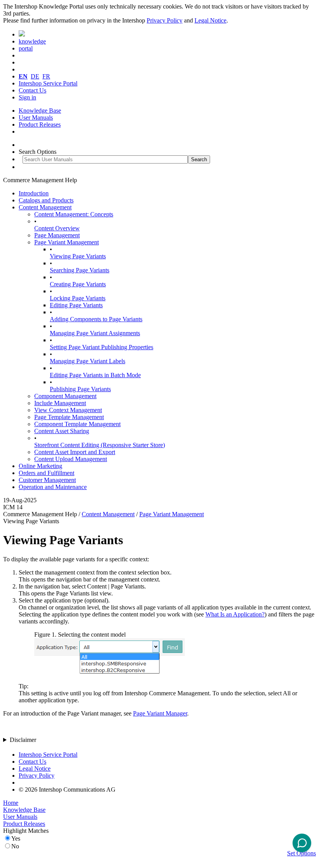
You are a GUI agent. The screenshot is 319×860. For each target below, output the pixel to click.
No (15, 846)
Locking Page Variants (77, 298)
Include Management (60, 403)
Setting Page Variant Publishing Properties (101, 347)
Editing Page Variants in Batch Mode (95, 375)
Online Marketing (40, 466)
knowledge (32, 41)
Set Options (301, 853)
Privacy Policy (164, 20)
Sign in (27, 97)
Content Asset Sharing (61, 431)
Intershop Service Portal (48, 83)
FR (46, 76)
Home (10, 802)
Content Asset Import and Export (74, 452)
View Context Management (68, 410)
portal (26, 48)
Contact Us (32, 90)
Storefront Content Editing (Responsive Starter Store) (99, 445)
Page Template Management (69, 417)
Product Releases (40, 124)
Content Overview (57, 228)
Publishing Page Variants (80, 389)
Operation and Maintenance (53, 487)
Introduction (34, 193)
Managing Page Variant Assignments (95, 333)
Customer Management (47, 480)
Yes (15, 838)
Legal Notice (210, 20)
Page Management (57, 235)
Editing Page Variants (76, 305)
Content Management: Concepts (73, 214)
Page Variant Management (66, 242)
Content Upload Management (70, 459)
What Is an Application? (235, 614)
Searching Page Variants (79, 270)
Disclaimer (23, 739)
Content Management (45, 207)
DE (35, 76)
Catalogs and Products (46, 200)
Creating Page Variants (78, 284)
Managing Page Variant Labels (87, 361)
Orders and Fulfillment (46, 473)
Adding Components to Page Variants (96, 319)
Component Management (65, 396)
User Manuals (36, 117)
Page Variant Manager (160, 713)
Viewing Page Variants (78, 256)
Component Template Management (77, 424)
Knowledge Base (40, 110)
